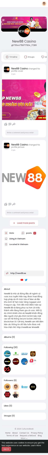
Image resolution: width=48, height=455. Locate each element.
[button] (44, 3)
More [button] (23, 438)
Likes (6, 406)
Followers (8, 380)
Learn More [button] (36, 445)
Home (7, 433)
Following (8, 347)
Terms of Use (12, 435)
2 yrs (13, 74)
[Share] (14, 124)
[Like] (5, 124)
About (15, 433)
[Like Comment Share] (10, 124)
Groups (7, 416)
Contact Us (24, 433)
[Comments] (10, 124)
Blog (40, 435)
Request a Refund (28, 435)
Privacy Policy (37, 433)
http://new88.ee (18, 273)
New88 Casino (24, 41)
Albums (7, 337)
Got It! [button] (6, 449)
